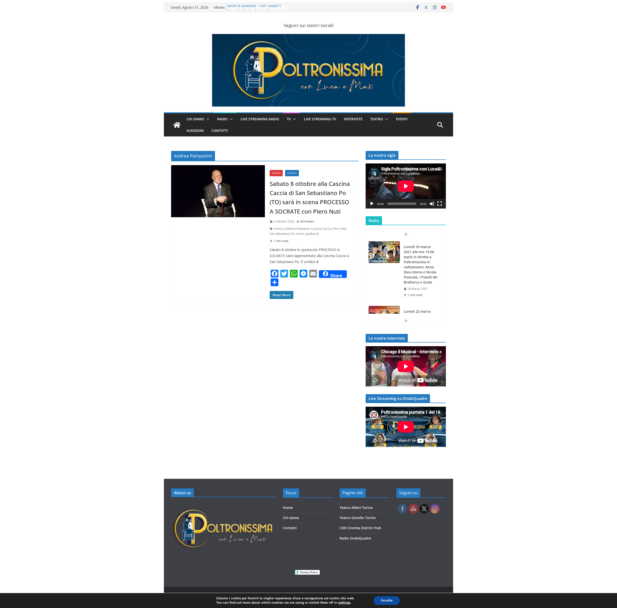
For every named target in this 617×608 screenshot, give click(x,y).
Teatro (376, 119)
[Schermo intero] (439, 203)
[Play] (371, 203)
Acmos (278, 229)
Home (288, 507)
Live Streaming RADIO (260, 119)
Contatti (290, 528)
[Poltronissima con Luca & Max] (177, 125)
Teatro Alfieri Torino (356, 507)
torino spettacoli (307, 234)
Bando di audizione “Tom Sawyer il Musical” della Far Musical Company (254, 9)
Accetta (387, 600)
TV (289, 119)
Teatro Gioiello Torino (358, 517)
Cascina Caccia (321, 229)
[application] (406, 186)
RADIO (222, 119)
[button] (206, 119)
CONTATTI (219, 130)
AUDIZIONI (195, 130)
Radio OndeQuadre (355, 538)
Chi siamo (291, 517)
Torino (292, 173)
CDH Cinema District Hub (360, 528)
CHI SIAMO (195, 119)
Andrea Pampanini (297, 229)
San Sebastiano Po (282, 234)
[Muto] (431, 203)
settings (344, 603)
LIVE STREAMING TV (320, 119)
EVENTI (402, 119)
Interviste (353, 119)
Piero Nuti (339, 229)
